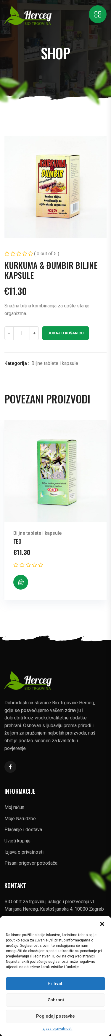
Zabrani (55, 1000)
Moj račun (14, 807)
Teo (17, 541)
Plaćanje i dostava (23, 829)
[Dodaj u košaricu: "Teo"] (20, 582)
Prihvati (56, 983)
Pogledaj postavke (55, 1016)
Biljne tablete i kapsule (54, 363)
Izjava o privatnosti (57, 1029)
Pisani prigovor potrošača (30, 863)
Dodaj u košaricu (65, 333)
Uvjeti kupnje (17, 841)
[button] (102, 923)
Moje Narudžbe (20, 818)
